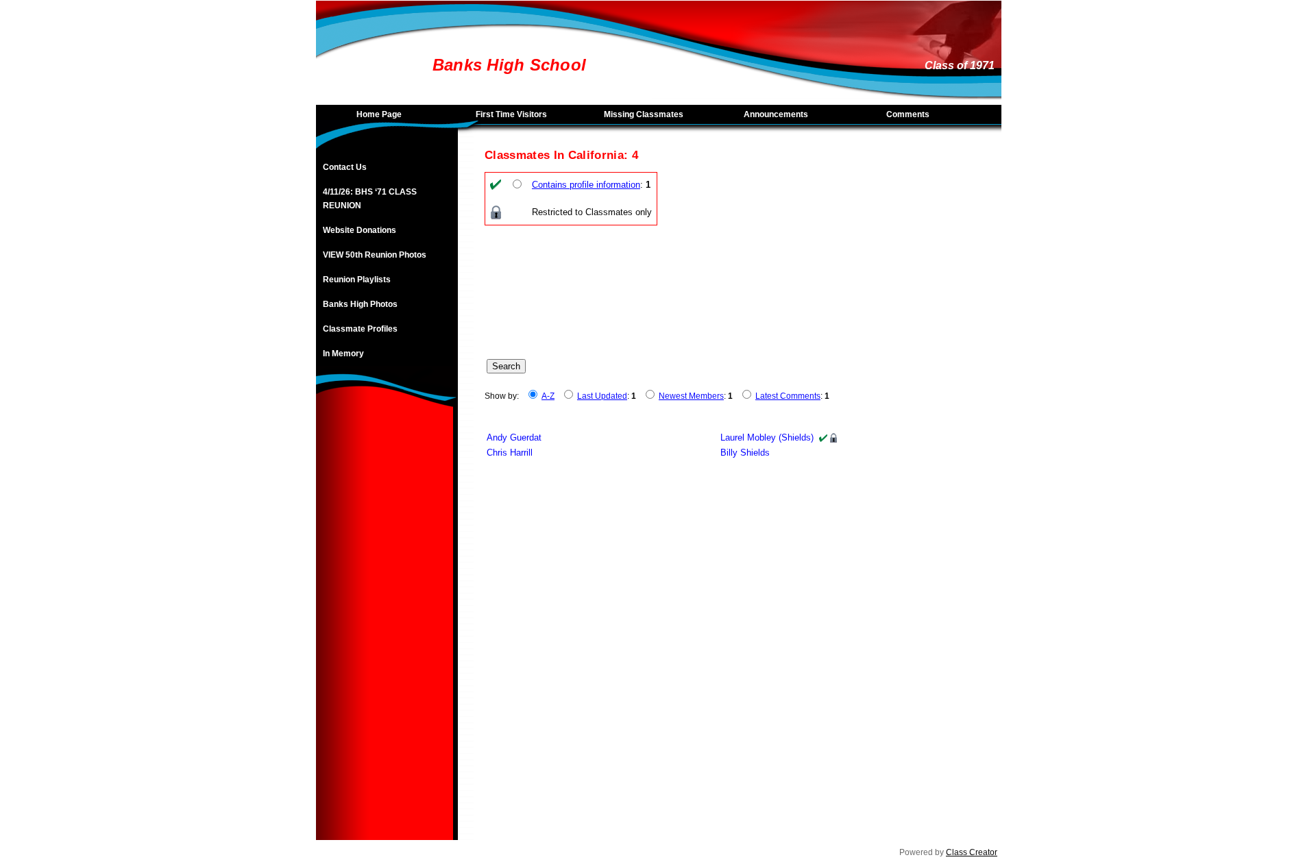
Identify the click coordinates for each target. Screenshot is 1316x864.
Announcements (776, 114)
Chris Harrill (510, 452)
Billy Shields (745, 452)
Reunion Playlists (357, 279)
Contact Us (345, 167)
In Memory (343, 353)
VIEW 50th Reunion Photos (374, 255)
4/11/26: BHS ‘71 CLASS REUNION (370, 198)
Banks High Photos (360, 304)
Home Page (379, 114)
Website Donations (359, 230)
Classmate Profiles (360, 329)
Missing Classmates (643, 114)
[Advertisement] (384, 634)
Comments (907, 114)
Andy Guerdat (514, 437)
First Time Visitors (511, 114)
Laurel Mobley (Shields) (767, 437)
